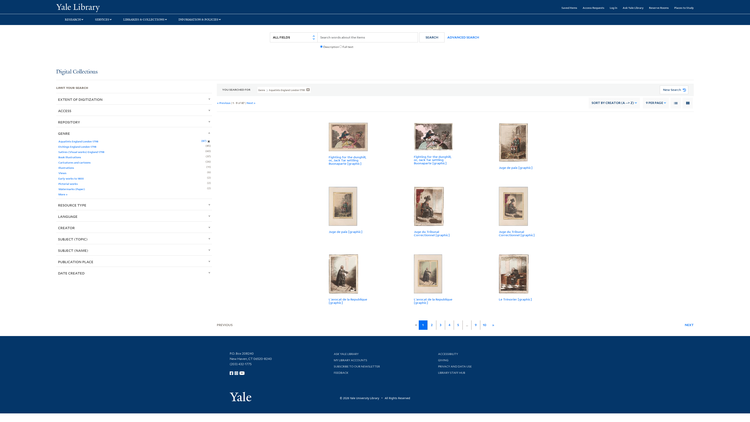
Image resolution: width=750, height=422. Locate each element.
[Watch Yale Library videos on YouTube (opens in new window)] (242, 373)
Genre (64, 133)
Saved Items (569, 8)
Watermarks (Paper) (71, 189)
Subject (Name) (73, 250)
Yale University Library (104, 7)
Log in (613, 8)
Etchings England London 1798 (77, 146)
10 (484, 325)
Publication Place (75, 261)
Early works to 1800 (71, 178)
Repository (69, 122)
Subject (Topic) (73, 239)
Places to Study (684, 8)
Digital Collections (77, 72)
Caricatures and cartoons (74, 162)
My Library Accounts (350, 360)
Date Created (71, 273)
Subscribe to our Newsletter (357, 366)
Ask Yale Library (633, 8)
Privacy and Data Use (455, 366)
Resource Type (72, 205)
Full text (348, 46)
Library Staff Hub (451, 372)
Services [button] (102, 19)
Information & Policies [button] (198, 19)
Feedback (341, 372)
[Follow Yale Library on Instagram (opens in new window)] (236, 373)
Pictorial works (68, 184)
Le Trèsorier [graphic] (515, 299)
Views (62, 173)
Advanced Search (463, 37)
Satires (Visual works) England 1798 (81, 152)
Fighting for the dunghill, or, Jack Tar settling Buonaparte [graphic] (347, 160)
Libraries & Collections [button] (143, 19)
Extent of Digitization (80, 99)
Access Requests (593, 8)
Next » (251, 103)
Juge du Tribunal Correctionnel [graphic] (432, 233)
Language (68, 216)
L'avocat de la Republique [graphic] (348, 301)
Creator (66, 227)
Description (331, 46)
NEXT (689, 325)
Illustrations (66, 168)
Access (64, 110)
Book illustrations (69, 157)
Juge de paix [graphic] (516, 168)
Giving (443, 360)
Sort (613, 103)
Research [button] (73, 19)
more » (63, 194)
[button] (432, 37)
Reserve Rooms (659, 8)
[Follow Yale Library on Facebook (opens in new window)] (231, 373)
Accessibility (448, 354)
